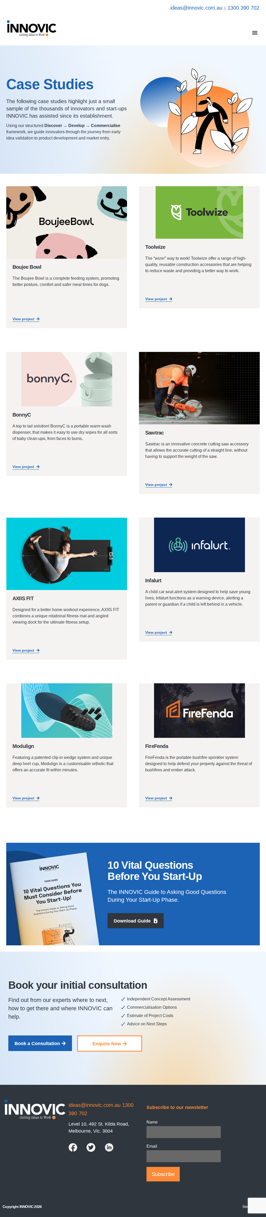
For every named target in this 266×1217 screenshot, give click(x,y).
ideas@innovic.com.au (196, 8)
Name (152, 1122)
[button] (255, 32)
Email (152, 1146)
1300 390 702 (243, 8)
